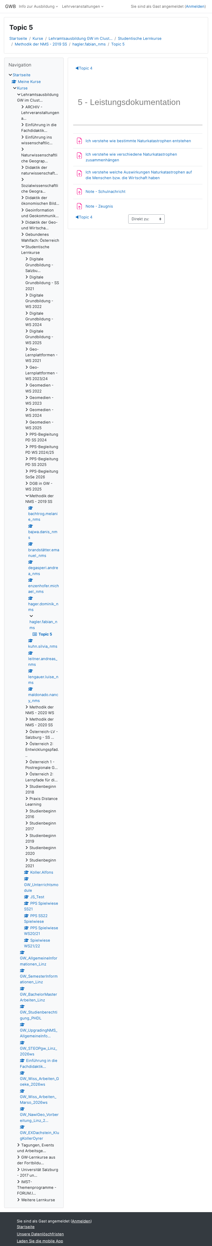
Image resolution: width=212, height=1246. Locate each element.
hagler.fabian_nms (89, 44)
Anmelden (195, 6)
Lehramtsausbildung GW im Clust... (80, 38)
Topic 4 (84, 68)
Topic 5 (118, 44)
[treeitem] (34, 637)
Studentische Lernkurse (140, 38)
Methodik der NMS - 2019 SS (41, 44)
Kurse (38, 38)
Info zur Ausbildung (37, 6)
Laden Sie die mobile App (40, 1241)
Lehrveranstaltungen (81, 6)
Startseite (18, 38)
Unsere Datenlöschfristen (40, 1234)
